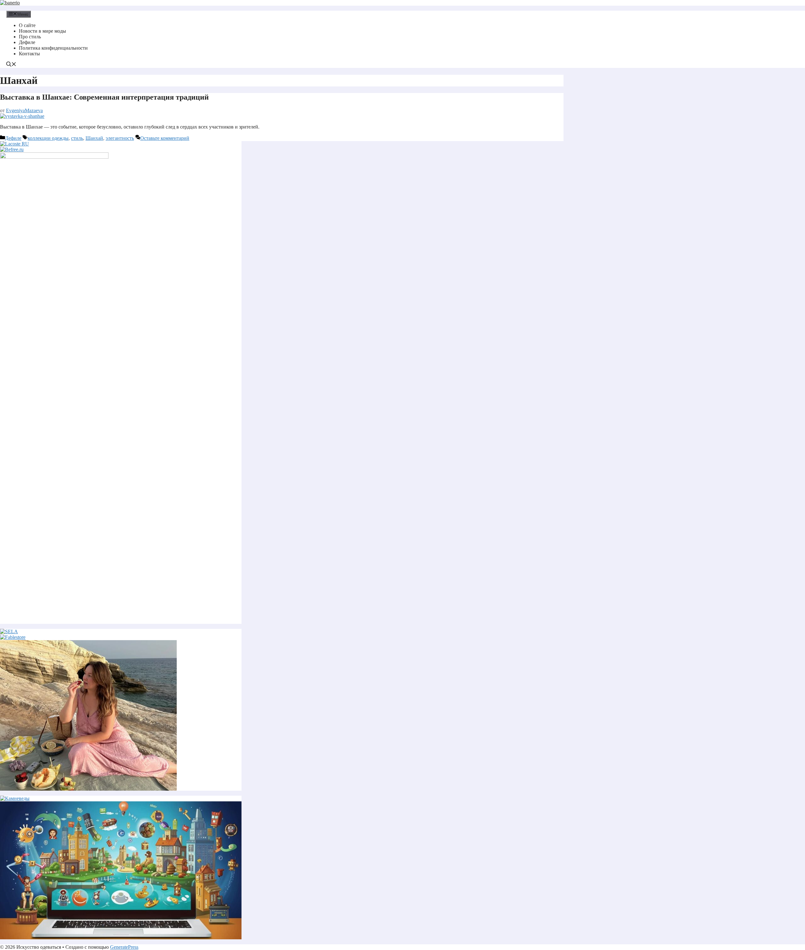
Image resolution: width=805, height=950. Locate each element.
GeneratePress (124, 947)
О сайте (27, 25)
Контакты (29, 53)
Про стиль (30, 36)
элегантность (120, 138)
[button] (11, 65)
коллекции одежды (48, 138)
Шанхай (94, 138)
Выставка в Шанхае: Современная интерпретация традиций (104, 97)
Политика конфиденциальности (53, 48)
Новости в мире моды (42, 31)
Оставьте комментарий (164, 138)
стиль (77, 138)
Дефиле (27, 42)
